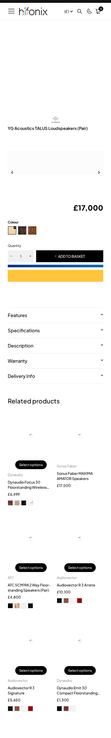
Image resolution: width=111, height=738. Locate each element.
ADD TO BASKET (71, 256)
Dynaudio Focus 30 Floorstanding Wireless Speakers (27, 487)
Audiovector (67, 578)
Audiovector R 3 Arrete (76, 585)
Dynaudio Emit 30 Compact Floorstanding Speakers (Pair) (77, 692)
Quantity (14, 246)
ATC (11, 578)
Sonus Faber (66, 466)
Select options (31, 465)
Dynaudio (15, 475)
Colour (13, 222)
